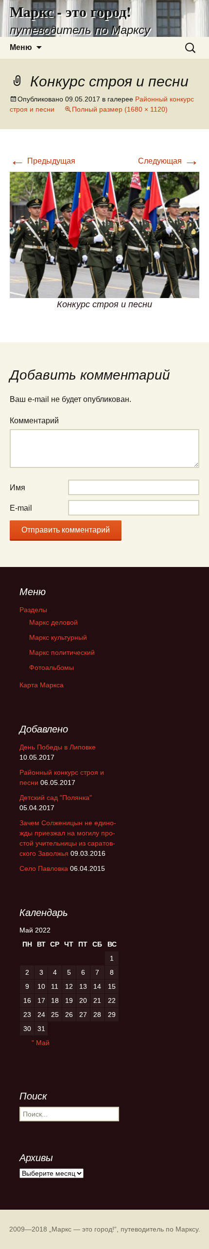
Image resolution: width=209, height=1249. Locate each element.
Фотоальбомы (51, 667)
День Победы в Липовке (57, 747)
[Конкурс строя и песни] (104, 234)
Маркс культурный (58, 637)
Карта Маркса (41, 685)
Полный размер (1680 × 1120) (120, 109)
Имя (17, 487)
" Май (41, 1043)
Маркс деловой (53, 622)
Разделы (33, 610)
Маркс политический (62, 652)
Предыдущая (42, 161)
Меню (21, 47)
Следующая (168, 161)
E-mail (21, 508)
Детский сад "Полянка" (55, 797)
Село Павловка (43, 868)
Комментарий (34, 420)
